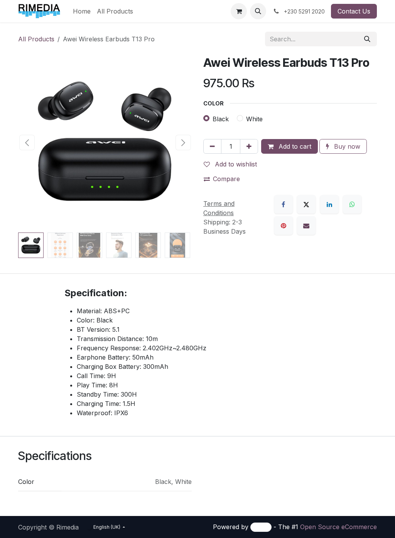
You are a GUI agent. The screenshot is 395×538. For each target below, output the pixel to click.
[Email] (306, 225)
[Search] (367, 39)
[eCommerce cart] (239, 11)
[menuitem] (82, 11)
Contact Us (354, 11)
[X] (306, 204)
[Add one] (249, 146)
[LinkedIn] (329, 204)
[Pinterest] (283, 225)
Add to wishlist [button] (235, 164)
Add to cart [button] (294, 146)
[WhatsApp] (352, 204)
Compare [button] (226, 179)
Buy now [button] (346, 146)
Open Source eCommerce (338, 527)
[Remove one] (212, 146)
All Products (36, 39)
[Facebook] (283, 204)
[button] (258, 11)
